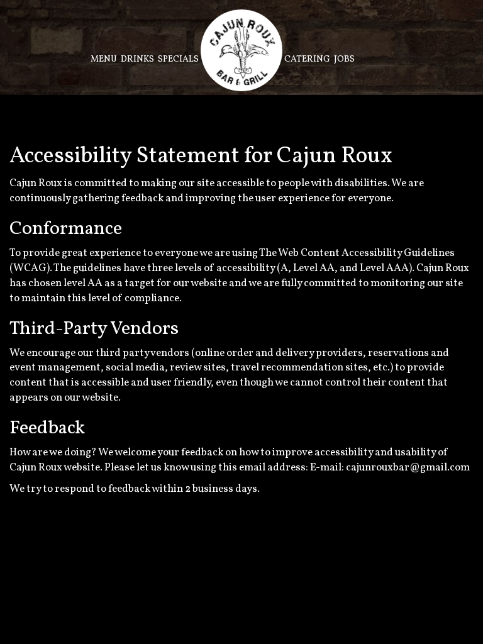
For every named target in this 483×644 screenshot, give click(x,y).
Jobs (344, 59)
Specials (178, 59)
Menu (104, 59)
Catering (307, 59)
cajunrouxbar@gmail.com (408, 467)
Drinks (137, 59)
